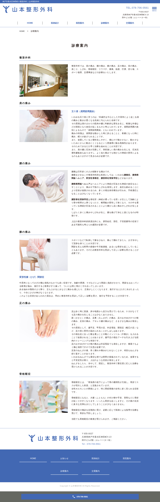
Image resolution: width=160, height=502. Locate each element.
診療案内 (105, 23)
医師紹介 (55, 23)
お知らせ (64, 458)
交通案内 (130, 23)
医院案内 (80, 23)
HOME (30, 23)
